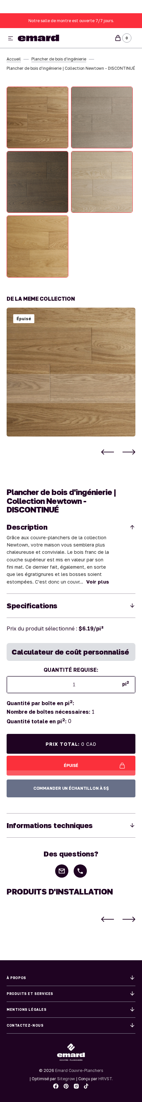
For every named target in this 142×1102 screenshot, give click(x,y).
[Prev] (107, 452)
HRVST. (105, 1078)
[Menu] (10, 38)
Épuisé (71, 765)
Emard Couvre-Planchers (79, 1070)
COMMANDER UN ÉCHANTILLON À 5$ (71, 788)
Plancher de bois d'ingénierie (58, 59)
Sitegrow (66, 1078)
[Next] (129, 452)
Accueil (14, 59)
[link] (71, 372)
